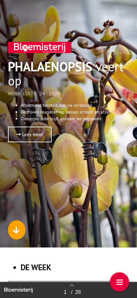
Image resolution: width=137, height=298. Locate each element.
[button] (30, 134)
